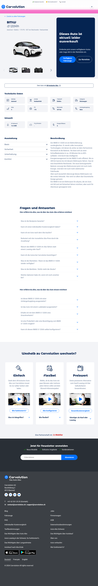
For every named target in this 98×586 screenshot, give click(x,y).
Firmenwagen (55, 516)
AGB (52, 520)
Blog (6, 511)
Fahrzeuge (8, 516)
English (25, 559)
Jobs (52, 511)
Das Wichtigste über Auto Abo (15, 534)
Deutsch (7, 559)
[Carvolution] (13, 7)
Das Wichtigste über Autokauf (61, 534)
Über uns (53, 538)
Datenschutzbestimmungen (61, 525)
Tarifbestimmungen (12, 529)
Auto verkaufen (56, 543)
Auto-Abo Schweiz (57, 529)
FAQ (6, 520)
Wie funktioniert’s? (57, 547)
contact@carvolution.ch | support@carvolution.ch (26, 505)
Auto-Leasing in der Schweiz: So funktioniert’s (21, 538)
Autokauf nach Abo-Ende (13, 547)
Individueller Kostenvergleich (15, 525)
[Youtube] (19, 494)
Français (16, 559)
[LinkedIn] (14, 494)
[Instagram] (10, 494)
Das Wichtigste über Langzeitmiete (17, 543)
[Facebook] (6, 494)
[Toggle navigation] (92, 6)
